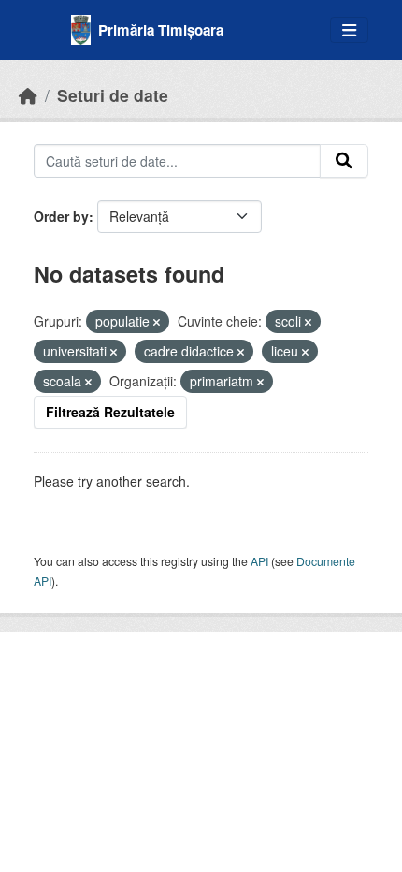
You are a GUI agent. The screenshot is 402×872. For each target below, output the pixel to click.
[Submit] (344, 161)
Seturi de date (112, 95)
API (259, 561)
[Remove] (156, 321)
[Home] (28, 95)
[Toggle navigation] (349, 30)
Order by (61, 216)
